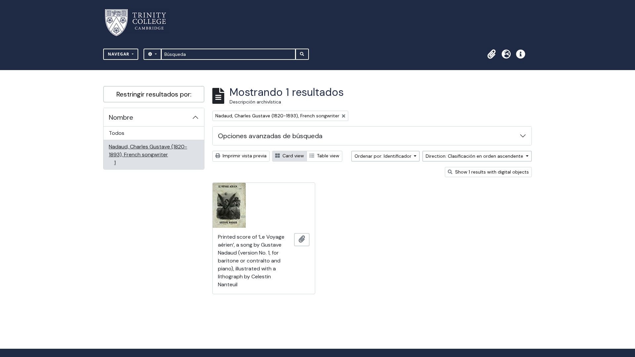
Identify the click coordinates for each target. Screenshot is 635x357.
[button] (491, 54)
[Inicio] (139, 22)
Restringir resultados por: (153, 94)
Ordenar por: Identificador (384, 156)
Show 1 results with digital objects (491, 172)
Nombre (121, 117)
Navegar (119, 54)
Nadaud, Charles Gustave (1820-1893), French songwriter (147, 154)
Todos (116, 133)
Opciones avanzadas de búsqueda (270, 136)
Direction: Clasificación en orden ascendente (475, 156)
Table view (327, 156)
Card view (292, 156)
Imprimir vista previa (244, 156)
